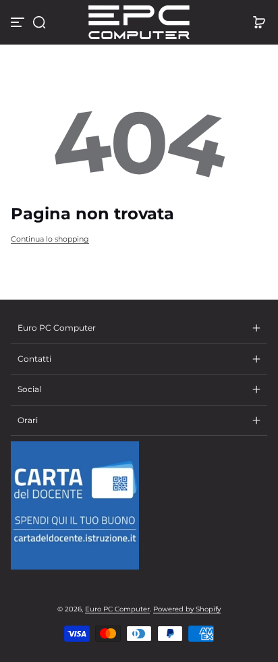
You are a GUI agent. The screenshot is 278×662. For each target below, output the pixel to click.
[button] (39, 22)
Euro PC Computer (117, 609)
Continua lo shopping (50, 239)
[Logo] (139, 22)
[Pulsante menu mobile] (19, 22)
